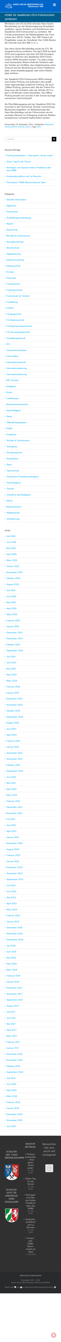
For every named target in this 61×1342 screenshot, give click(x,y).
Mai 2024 (11, 668)
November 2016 (15, 1060)
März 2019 (12, 909)
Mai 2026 (11, 548)
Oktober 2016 (13, 1066)
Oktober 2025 (13, 578)
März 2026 (12, 560)
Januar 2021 (13, 837)
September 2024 (15, 650)
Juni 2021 (11, 825)
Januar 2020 (13, 861)
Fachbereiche (13, 284)
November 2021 (15, 813)
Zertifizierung (13, 519)
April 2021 (12, 831)
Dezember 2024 (15, 632)
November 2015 (15, 1120)
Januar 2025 (13, 626)
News (27, 127)
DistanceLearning (15, 260)
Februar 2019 (13, 915)
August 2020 (13, 849)
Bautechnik (12, 230)
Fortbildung (12, 302)
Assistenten (12, 211)
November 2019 (15, 873)
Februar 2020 (13, 855)
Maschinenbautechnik (17, 404)
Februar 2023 (13, 741)
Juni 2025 (11, 596)
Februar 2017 (13, 1042)
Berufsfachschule (15, 242)
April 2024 (12, 674)
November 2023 (15, 705)
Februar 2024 (13, 686)
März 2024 (12, 680)
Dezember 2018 (15, 927)
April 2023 (12, 735)
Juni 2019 (11, 891)
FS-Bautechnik (14, 314)
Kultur (9, 392)
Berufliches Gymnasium (18, 235)
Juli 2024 (11, 656)
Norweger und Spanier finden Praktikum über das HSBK (30, 1202)
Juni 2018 (11, 951)
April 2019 (12, 903)
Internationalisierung (17, 368)
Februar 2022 (13, 801)
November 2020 (15, 843)
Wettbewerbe (13, 512)
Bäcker (10, 223)
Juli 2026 (11, 536)
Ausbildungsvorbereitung (19, 217)
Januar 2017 (13, 1048)
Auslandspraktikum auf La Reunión (24, 176)
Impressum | (25, 1275)
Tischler (10, 488)
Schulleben (12, 446)
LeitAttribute (12, 398)
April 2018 (12, 963)
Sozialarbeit (12, 458)
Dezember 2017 (15, 987)
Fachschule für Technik (14, 127)
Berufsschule (13, 248)
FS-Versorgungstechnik (18, 332)
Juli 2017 (11, 1012)
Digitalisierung (13, 254)
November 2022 (15, 759)
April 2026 (12, 554)
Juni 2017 (11, 1018)
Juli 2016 (11, 1078)
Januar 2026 (13, 566)
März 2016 (12, 1096)
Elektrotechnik (13, 266)
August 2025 (13, 584)
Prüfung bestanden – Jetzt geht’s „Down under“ (30, 155)
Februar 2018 (13, 975)
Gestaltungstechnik (16, 338)
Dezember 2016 (15, 1054)
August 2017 (13, 1006)
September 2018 (15, 939)
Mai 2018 (11, 957)
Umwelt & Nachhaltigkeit (18, 494)
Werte (10, 500)
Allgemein (49, 124)
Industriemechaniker (17, 350)
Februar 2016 (13, 1102)
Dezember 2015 (15, 1114)
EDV (39, 127)
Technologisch (14, 482)
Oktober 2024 (13, 644)
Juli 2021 (11, 819)
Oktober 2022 (13, 765)
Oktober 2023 (13, 710)
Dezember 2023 (15, 698)
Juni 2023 (11, 729)
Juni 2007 (11, 1126)
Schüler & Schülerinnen (18, 440)
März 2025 (12, 614)
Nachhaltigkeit (13, 410)
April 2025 (12, 608)
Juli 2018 (11, 945)
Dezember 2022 (15, 753)
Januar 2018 (13, 982)
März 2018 (12, 969)
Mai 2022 (11, 783)
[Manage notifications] (53, 1335)
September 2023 (15, 717)
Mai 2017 (11, 1024)
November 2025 (15, 572)
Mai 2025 (11, 602)
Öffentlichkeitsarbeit (16, 422)
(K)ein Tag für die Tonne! (19, 161)
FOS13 (10, 308)
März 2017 (12, 1036)
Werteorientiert (14, 507)
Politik (9, 428)
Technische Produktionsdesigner (23, 476)
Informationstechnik (16, 362)
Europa (10, 272)
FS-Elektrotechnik (15, 320)
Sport (9, 464)
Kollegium (11, 386)
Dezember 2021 (15, 807)
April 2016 (12, 1090)
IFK (8, 344)
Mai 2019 (11, 897)
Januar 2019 (13, 921)
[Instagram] (49, 1168)
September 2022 (15, 771)
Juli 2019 (11, 885)
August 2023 (13, 723)
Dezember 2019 (15, 867)
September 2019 (15, 879)
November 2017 (15, 994)
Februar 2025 (13, 620)
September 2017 (15, 1000)
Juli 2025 (11, 590)
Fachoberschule (15, 290)
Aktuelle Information (16, 199)
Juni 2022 (11, 777)
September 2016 (15, 1072)
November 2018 (15, 933)
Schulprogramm (14, 452)
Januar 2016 (13, 1108)
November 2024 (15, 638)
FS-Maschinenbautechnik (19, 326)
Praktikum (11, 434)
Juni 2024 (11, 662)
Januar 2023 (13, 747)
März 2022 (12, 795)
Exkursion (11, 278)
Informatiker (12, 356)
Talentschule (13, 470)
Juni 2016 (11, 1084)
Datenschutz (36, 1275)
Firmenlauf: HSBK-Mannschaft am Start (26, 182)
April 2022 (12, 789)
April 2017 (12, 1030)
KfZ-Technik (12, 380)
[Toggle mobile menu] (54, 4)
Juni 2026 (11, 542)
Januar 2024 (13, 692)
